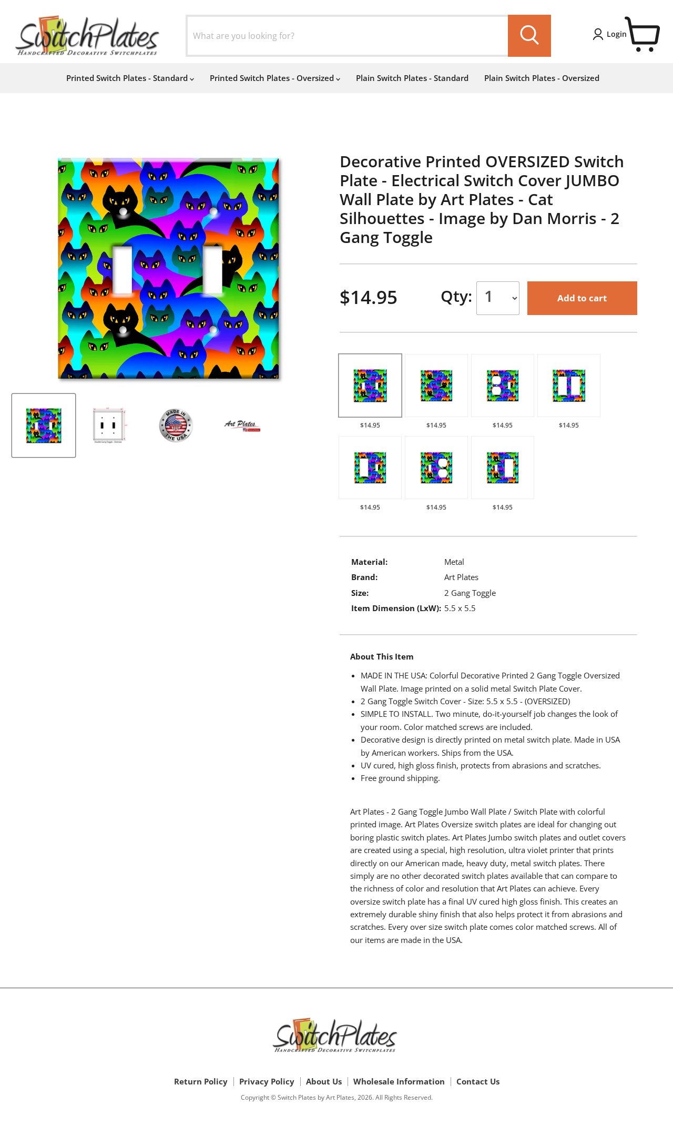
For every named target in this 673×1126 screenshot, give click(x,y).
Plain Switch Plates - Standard (412, 78)
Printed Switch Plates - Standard (128, 78)
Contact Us (477, 1081)
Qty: (458, 296)
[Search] (529, 36)
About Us (324, 1081)
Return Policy (201, 1081)
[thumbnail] (43, 425)
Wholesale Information (399, 1081)
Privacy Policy (266, 1081)
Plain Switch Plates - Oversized (541, 78)
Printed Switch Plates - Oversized (273, 78)
